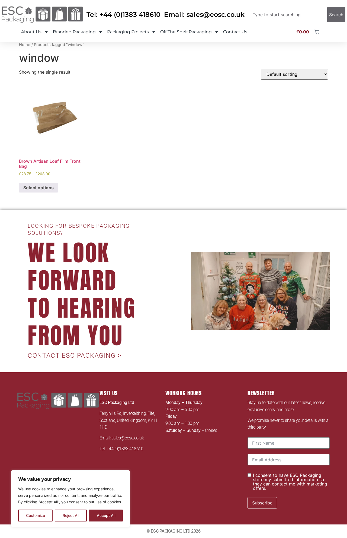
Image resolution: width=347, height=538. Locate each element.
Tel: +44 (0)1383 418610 (123, 14)
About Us (31, 31)
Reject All (71, 515)
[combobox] (286, 14)
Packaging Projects (128, 31)
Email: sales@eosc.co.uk (204, 14)
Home (24, 44)
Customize (35, 515)
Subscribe (262, 503)
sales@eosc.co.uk (127, 438)
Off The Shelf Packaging (186, 31)
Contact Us (235, 31)
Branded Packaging (74, 31)
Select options (38, 187)
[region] (70, 498)
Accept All (106, 515)
